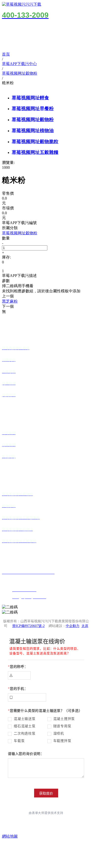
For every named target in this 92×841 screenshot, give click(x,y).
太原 (84, 626)
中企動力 (72, 626)
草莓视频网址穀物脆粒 (35, 141)
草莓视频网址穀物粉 (33, 119)
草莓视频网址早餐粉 (33, 108)
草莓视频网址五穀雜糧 (35, 152)
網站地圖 (10, 836)
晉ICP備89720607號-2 (28, 626)
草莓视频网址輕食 (30, 97)
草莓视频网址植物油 (33, 130)
